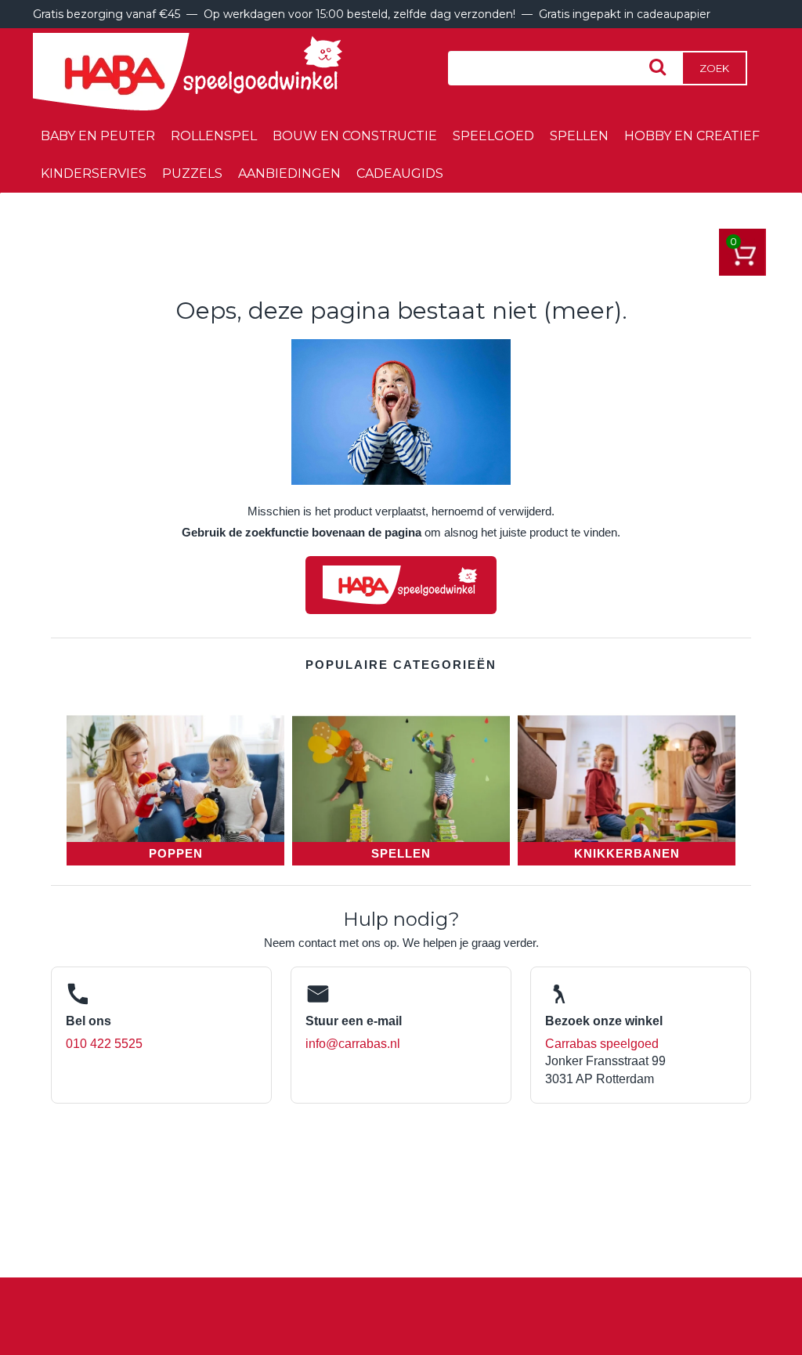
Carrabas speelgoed (602, 1043)
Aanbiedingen (289, 173)
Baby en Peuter (98, 135)
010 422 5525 (104, 1043)
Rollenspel (214, 135)
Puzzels (192, 173)
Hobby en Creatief (692, 135)
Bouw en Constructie (355, 135)
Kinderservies (93, 173)
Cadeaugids (399, 173)
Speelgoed (493, 135)
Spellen (579, 135)
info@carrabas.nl (352, 1043)
